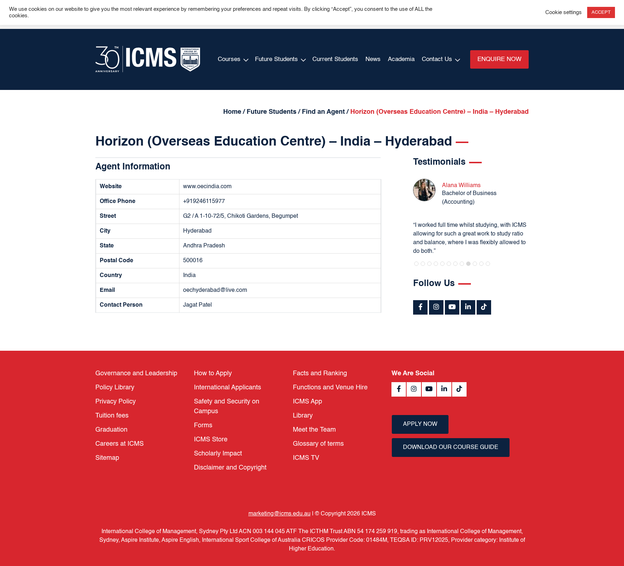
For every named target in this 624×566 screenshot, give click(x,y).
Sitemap (107, 458)
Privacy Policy (115, 401)
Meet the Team (314, 430)
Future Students (276, 59)
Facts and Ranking (320, 373)
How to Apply (213, 373)
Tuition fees (112, 415)
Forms (203, 425)
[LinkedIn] (468, 307)
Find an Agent (323, 112)
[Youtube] (452, 307)
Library (303, 415)
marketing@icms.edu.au (279, 514)
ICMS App (307, 401)
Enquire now (499, 59)
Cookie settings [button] (563, 12)
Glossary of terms (318, 444)
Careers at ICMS (119, 444)
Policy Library (114, 387)
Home (232, 112)
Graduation (111, 430)
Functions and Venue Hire (330, 387)
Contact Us (437, 59)
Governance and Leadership (136, 373)
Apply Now (420, 424)
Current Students (335, 59)
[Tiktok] (484, 307)
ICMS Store (211, 439)
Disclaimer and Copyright (230, 468)
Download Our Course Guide (450, 447)
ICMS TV (306, 458)
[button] (416, 264)
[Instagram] (436, 307)
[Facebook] (420, 307)
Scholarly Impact (218, 453)
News (373, 59)
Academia (401, 59)
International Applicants (227, 387)
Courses (229, 59)
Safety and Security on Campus (226, 406)
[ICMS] (147, 59)
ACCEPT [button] (601, 12)
